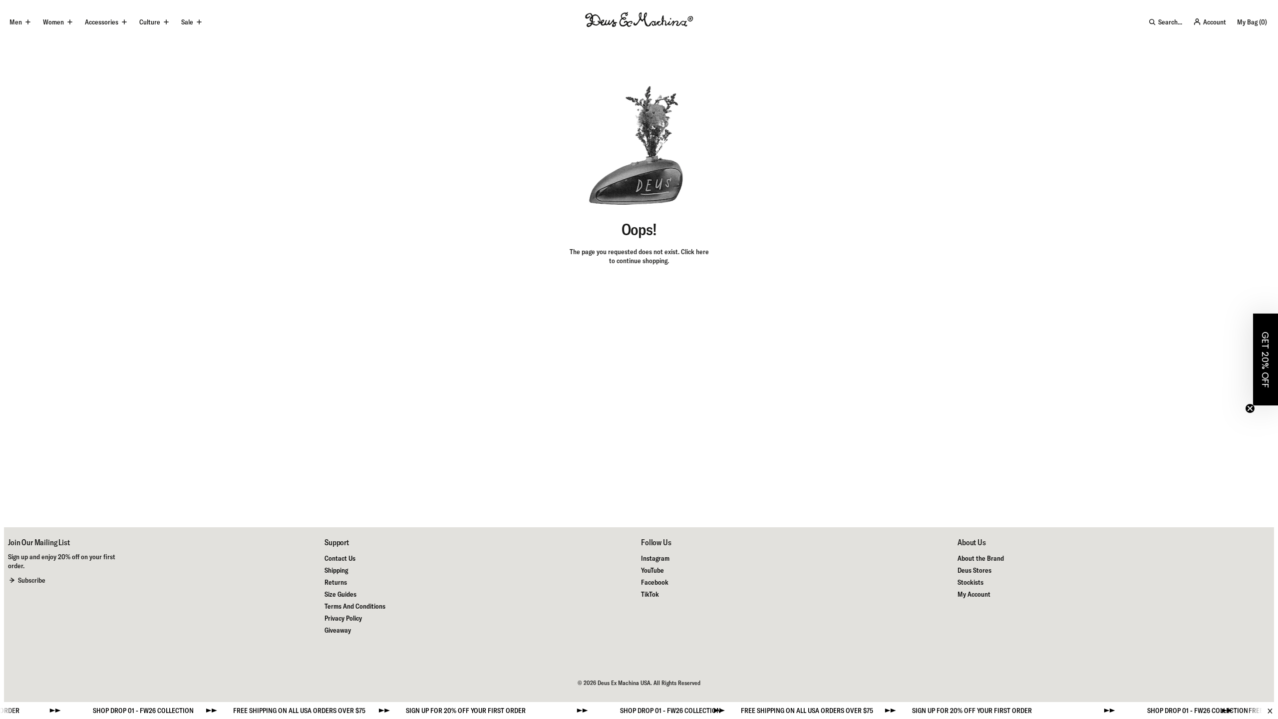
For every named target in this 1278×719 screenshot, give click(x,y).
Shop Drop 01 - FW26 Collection (124, 710)
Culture (149, 21)
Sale (187, 21)
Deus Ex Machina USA (624, 683)
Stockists (970, 582)
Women (53, 21)
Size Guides (340, 594)
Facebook (654, 582)
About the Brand (981, 558)
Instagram (655, 558)
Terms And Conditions (354, 606)
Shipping (336, 570)
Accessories (101, 21)
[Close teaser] (1250, 408)
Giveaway (337, 630)
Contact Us (339, 558)
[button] (1265, 359)
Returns (335, 582)
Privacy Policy (343, 618)
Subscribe (31, 580)
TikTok (650, 594)
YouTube (652, 570)
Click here (695, 251)
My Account (974, 594)
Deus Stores (974, 570)
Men (15, 21)
